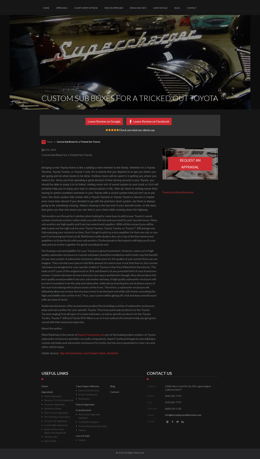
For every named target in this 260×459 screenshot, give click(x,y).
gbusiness (167, 422)
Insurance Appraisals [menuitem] (54, 404)
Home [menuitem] (46, 8)
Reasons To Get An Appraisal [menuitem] (58, 400)
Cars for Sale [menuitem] (160, 8)
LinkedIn (182, 422)
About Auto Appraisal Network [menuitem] (89, 416)
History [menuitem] (82, 430)
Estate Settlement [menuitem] (88, 394)
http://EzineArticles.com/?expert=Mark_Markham (89, 353)
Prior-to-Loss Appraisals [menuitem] (56, 412)
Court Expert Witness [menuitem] (86, 8)
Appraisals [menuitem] (61, 8)
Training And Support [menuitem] (89, 422)
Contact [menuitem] (191, 8)
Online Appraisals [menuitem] (53, 396)
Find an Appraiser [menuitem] (113, 8)
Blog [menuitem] (177, 8)
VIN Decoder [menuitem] (51, 436)
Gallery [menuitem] (82, 440)
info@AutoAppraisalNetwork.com (183, 415)
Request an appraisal (190, 163)
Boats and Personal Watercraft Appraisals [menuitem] (55, 431)
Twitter (177, 422)
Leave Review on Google (104, 121)
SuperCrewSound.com (91, 334)
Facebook (172, 422)
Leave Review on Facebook (151, 121)
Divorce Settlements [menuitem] (89, 390)
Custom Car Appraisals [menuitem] (55, 421)
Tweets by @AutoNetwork (177, 192)
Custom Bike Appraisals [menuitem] (56, 425)
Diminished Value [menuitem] (52, 408)
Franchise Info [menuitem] (138, 8)
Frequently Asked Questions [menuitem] (93, 426)
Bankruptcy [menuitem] (84, 398)
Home (50, 141)
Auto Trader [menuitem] (50, 441)
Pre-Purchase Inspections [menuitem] (57, 416)
